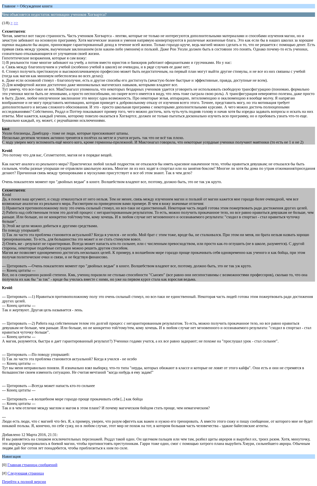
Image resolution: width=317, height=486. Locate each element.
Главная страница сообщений (32, 465)
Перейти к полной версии (24, 482)
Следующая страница (25, 473)
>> (16, 23)
